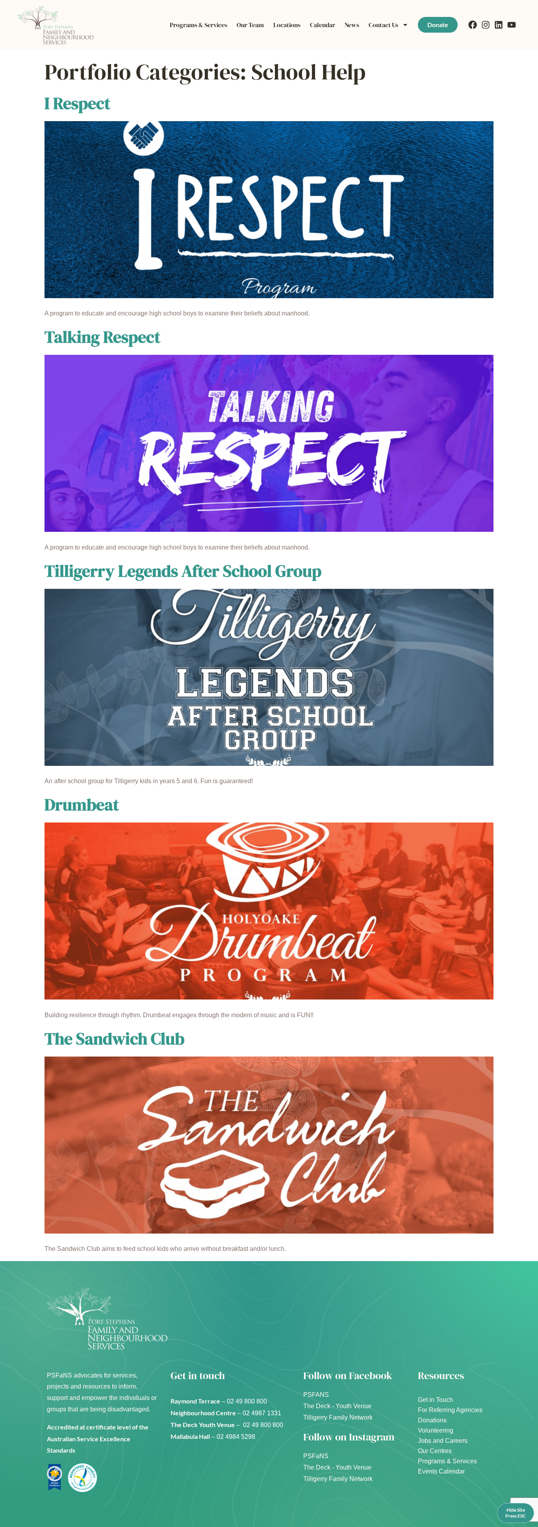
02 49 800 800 (248, 1401)
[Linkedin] (498, 24)
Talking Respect (102, 336)
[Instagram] (485, 24)
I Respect (77, 103)
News (352, 24)
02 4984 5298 (236, 1436)
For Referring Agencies (450, 1410)
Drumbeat (82, 804)
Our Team (250, 24)
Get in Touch (435, 1399)
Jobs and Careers (443, 1440)
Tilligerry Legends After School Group (183, 570)
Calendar (322, 24)
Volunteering (435, 1430)
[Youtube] (511, 24)
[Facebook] (472, 24)
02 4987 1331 (263, 1413)
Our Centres (435, 1451)
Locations (287, 24)
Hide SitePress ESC (515, 1512)
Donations (432, 1420)
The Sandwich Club (114, 1038)
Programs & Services (198, 24)
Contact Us (383, 24)
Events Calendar (441, 1471)
